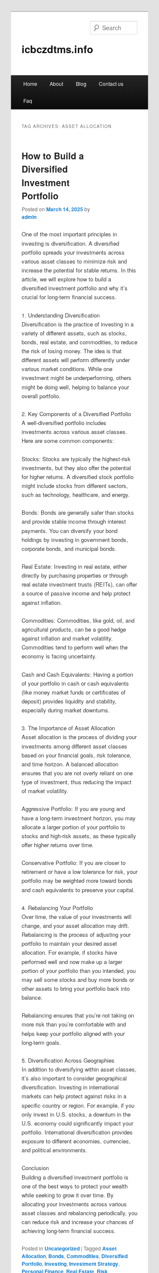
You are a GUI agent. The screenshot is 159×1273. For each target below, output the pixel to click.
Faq (27, 100)
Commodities (83, 1256)
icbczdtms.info (57, 49)
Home (30, 83)
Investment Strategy (93, 1263)
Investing (56, 1263)
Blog (81, 83)
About (56, 83)
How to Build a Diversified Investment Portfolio (53, 175)
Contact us (111, 83)
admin (29, 217)
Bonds (56, 1256)
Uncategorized (62, 1248)
